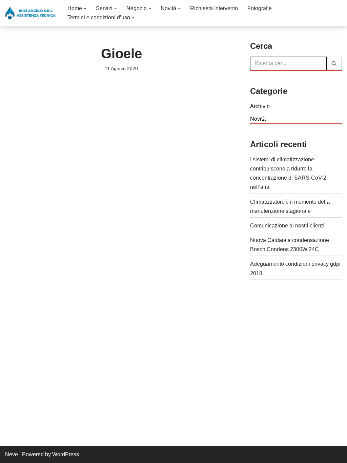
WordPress (65, 454)
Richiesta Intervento (214, 8)
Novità (258, 119)
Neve (11, 454)
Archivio (260, 106)
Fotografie (259, 8)
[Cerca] (334, 63)
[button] (85, 8)
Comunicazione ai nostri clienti (287, 225)
